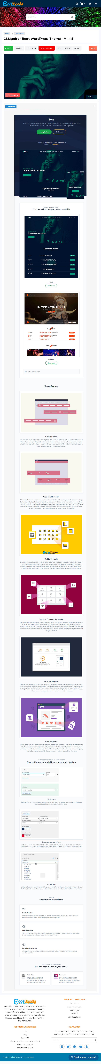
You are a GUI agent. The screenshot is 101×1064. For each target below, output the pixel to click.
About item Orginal (25, 1044)
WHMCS (74, 1014)
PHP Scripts (74, 1010)
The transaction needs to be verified (25, 1041)
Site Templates (74, 1017)
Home (7, 33)
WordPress (20, 33)
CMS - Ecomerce (74, 1007)
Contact (25, 1031)
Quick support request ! (85, 1057)
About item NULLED (25, 1048)
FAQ (25, 1035)
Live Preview (12, 95)
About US (25, 1038)
